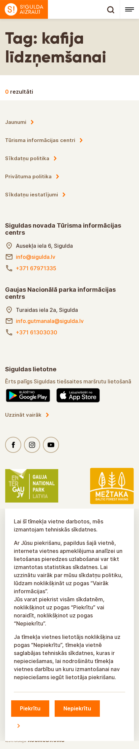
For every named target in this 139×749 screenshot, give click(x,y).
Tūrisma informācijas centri (40, 140)
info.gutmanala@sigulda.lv (50, 321)
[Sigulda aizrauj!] (60, 9)
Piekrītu (30, 708)
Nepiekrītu (77, 708)
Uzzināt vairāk (23, 415)
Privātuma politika (28, 176)
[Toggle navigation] (129, 9)
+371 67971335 (36, 268)
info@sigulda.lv (35, 256)
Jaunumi (15, 122)
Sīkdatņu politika (27, 158)
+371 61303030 (36, 332)
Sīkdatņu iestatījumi (31, 194)
